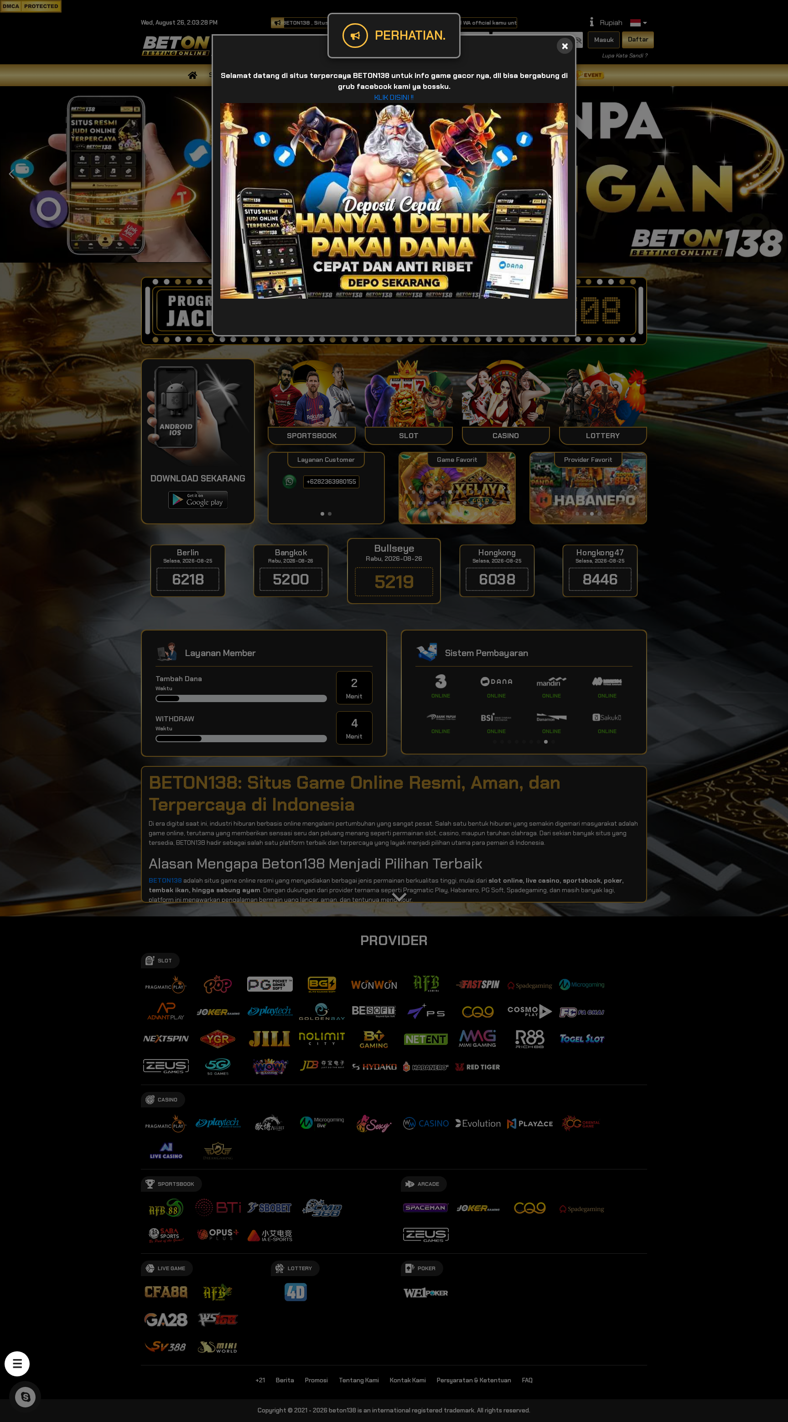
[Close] (565, 46)
